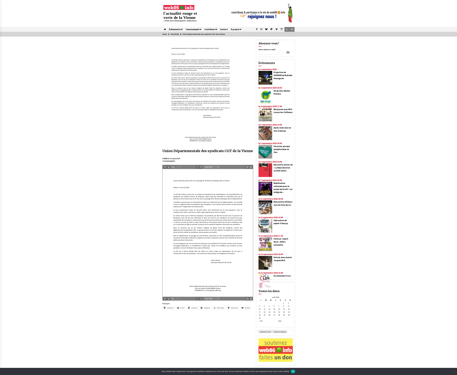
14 (279, 309)
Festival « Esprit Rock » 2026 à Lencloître (281, 242)
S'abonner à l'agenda (280, 332)
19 (269, 312)
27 (274, 315)
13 (274, 309)
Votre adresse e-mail (267, 49)
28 (279, 315)
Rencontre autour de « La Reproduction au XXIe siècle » (283, 167)
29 (284, 315)
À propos (235, 29)
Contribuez (209, 29)
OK (293, 371)
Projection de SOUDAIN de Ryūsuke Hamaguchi (283, 75)
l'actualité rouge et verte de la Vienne (180, 15)
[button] (286, 29)
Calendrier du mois (265, 332)
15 (284, 309)
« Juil (260, 321)
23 (289, 312)
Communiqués (192, 29)
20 (274, 312)
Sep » (280, 321)
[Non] (454, 371)
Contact (224, 29)
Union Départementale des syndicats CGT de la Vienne (207, 151)
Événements (174, 29)
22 (284, 312)
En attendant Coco (282, 276)
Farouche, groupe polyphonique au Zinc (282, 149)
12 (269, 309)
